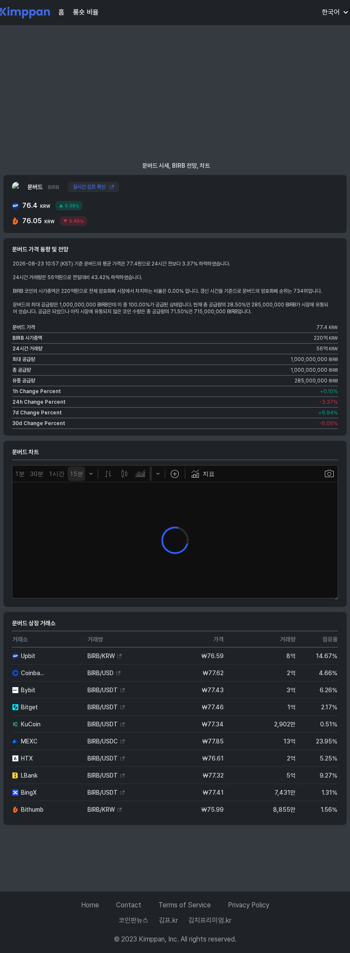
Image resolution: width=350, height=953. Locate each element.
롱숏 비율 (86, 12)
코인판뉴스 (134, 920)
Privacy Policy (248, 905)
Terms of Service (184, 905)
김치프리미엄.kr (209, 920)
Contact (128, 905)
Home (90, 905)
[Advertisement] (175, 93)
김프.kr (168, 920)
